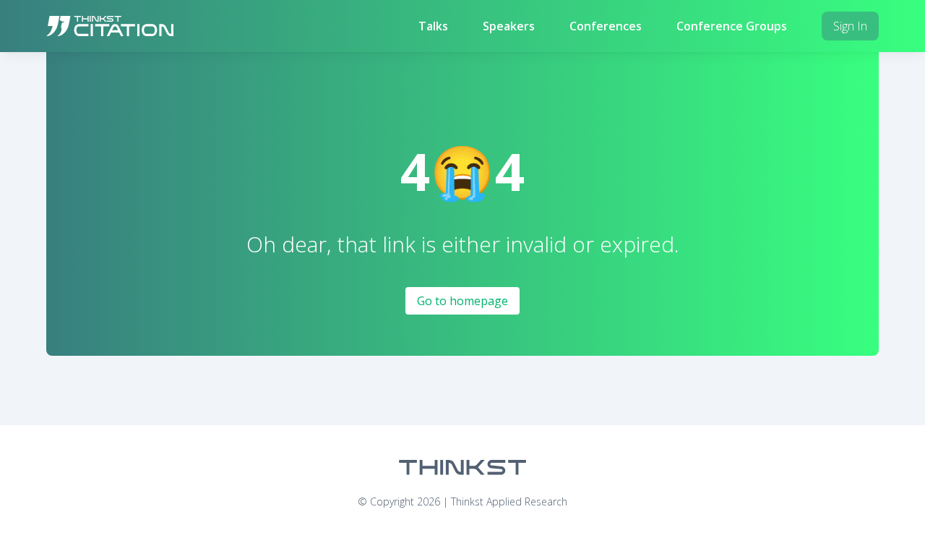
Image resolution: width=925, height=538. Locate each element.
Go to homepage (462, 301)
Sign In (850, 26)
